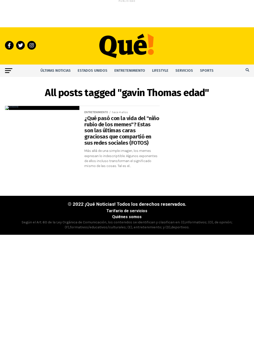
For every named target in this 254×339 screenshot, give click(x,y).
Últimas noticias (55, 70)
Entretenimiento (129, 70)
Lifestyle (160, 70)
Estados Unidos (92, 70)
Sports (207, 70)
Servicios (184, 70)
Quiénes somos (127, 216)
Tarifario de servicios (126, 210)
